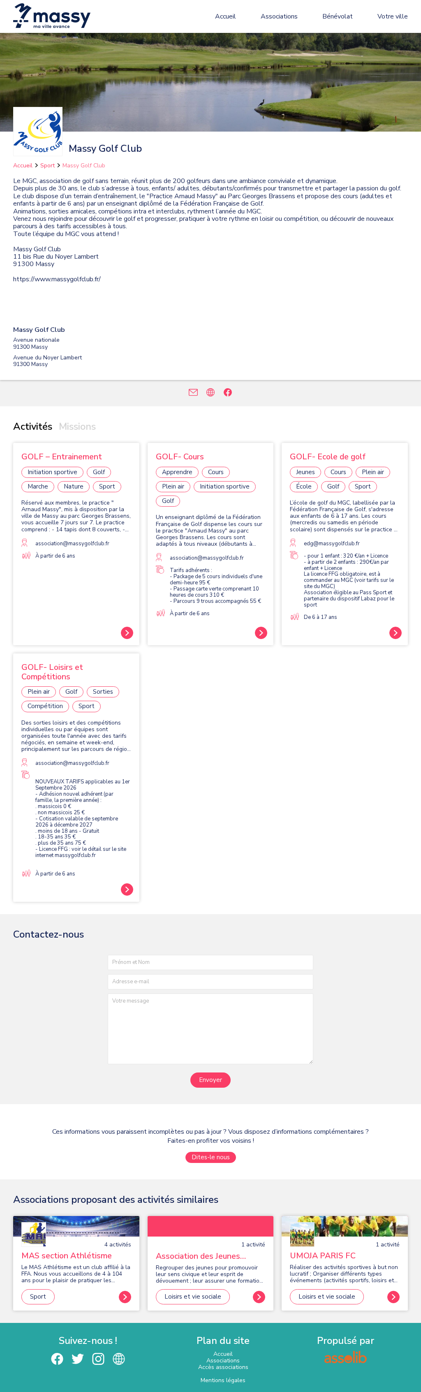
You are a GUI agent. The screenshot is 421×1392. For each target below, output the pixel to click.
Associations (279, 16)
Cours (216, 472)
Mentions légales (223, 1380)
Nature (73, 486)
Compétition (45, 706)
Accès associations (223, 1367)
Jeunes (305, 472)
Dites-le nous (211, 1157)
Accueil (225, 16)
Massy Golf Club (83, 165)
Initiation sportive (52, 472)
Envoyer (210, 1080)
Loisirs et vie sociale (192, 1296)
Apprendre (177, 472)
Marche (38, 486)
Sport (47, 165)
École (304, 486)
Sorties (103, 692)
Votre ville (392, 16)
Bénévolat (337, 16)
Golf (99, 472)
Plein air (173, 486)
